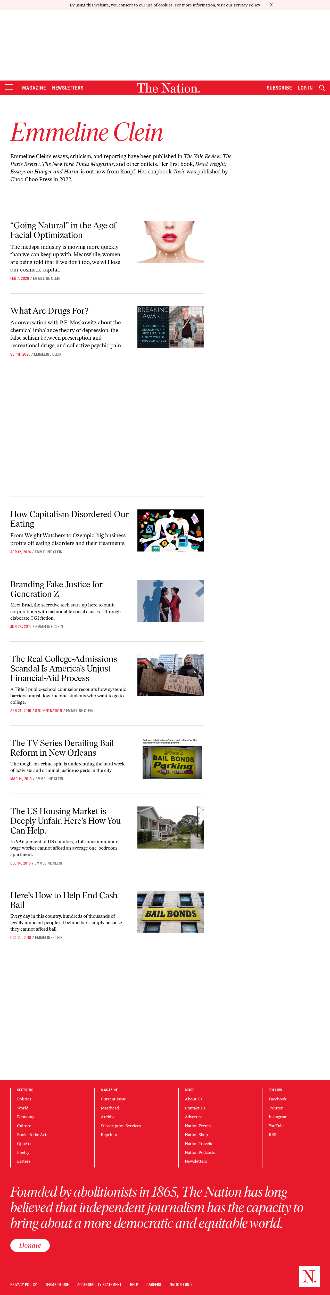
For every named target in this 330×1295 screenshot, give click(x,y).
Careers (153, 1285)
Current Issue (113, 1099)
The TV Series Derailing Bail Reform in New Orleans (62, 748)
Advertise (194, 1116)
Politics (24, 1099)
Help (134, 1285)
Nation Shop (196, 1134)
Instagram (278, 1116)
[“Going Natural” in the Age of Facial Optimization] (170, 242)
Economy (25, 1116)
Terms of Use (57, 1285)
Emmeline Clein (47, 278)
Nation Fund (181, 1285)
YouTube (277, 1125)
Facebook (277, 1099)
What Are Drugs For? (49, 311)
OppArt (24, 1143)
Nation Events (198, 1125)
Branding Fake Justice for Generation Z (56, 589)
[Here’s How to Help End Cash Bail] (170, 912)
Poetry (23, 1152)
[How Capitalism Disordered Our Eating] (170, 530)
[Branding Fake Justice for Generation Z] (170, 601)
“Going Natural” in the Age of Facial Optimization (63, 230)
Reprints (109, 1134)
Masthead (110, 1108)
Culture (24, 1125)
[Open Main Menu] (9, 87)
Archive (108, 1116)
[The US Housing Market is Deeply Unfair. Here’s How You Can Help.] (170, 827)
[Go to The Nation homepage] (168, 88)
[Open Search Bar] (322, 88)
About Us (193, 1099)
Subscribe (279, 87)
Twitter (276, 1108)
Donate (30, 1245)
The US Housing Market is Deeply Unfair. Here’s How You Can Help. (65, 821)
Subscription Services (121, 1125)
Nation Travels (198, 1143)
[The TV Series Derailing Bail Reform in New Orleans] (170, 759)
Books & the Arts (32, 1134)
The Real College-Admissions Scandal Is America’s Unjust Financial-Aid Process (63, 669)
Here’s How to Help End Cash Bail (64, 900)
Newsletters (68, 87)
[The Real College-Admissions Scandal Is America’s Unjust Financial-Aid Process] (170, 675)
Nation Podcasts (200, 1152)
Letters (23, 1161)
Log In (305, 87)
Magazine (34, 87)
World (22, 1108)
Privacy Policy (247, 5)
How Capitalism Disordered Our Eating (69, 519)
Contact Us (195, 1108)
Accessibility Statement (99, 1285)
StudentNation (48, 710)
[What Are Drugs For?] (170, 327)
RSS (272, 1134)
